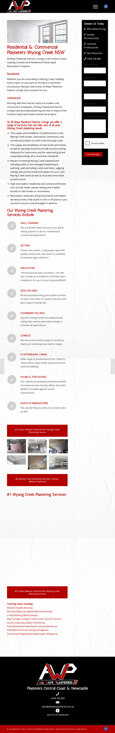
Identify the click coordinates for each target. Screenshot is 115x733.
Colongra (32, 630)
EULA (23, 729)
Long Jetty (19, 622)
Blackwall (18, 626)
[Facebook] (106, 6)
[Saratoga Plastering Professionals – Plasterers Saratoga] (2, 366)
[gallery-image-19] (59, 463)
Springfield (28, 611)
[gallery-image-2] (17, 447)
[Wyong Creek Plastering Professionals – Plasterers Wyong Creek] (37, 31)
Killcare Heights (15, 607)
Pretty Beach (30, 626)
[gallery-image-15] (38, 447)
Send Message (93, 154)
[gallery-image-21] (59, 447)
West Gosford (19, 630)
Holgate (22, 633)
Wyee (19, 611)
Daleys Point (31, 622)
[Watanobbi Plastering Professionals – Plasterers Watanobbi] (113, 366)
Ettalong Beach (22, 615)
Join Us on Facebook (58, 714)
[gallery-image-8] (38, 463)
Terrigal (16, 618)
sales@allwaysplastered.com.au (58, 706)
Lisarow (41, 626)
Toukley (25, 618)
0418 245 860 (58, 698)
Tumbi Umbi (36, 618)
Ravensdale (33, 633)
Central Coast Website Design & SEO (40, 729)
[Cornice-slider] (17, 461)
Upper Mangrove (48, 633)
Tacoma (47, 618)
